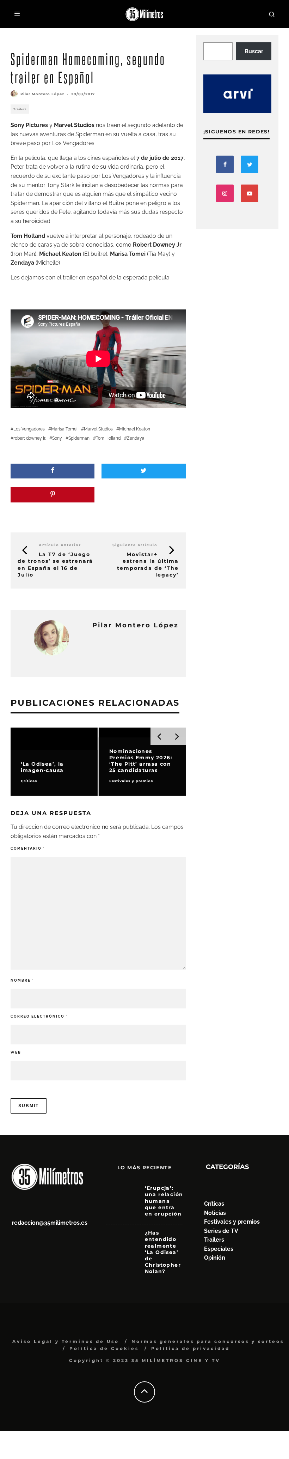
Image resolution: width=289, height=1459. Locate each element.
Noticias (215, 1213)
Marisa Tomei (64, 429)
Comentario (28, 848)
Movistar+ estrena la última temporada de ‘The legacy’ (148, 564)
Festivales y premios (232, 1221)
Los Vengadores (29, 429)
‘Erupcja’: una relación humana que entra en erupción (164, 1201)
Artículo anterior (60, 545)
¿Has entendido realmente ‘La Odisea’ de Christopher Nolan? (163, 1252)
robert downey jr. (29, 438)
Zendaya (135, 438)
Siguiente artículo (135, 545)
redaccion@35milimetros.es (49, 1222)
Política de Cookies (104, 1348)
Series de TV (221, 1231)
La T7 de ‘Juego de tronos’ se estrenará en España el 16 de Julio (55, 564)
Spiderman (79, 438)
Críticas (214, 1203)
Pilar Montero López (42, 94)
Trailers (19, 109)
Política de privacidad (190, 1348)
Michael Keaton (134, 429)
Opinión (214, 1257)
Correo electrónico (39, 1016)
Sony (57, 438)
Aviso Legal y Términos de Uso (65, 1341)
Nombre (22, 980)
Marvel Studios (98, 429)
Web (16, 1052)
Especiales (218, 1249)
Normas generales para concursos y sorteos (207, 1341)
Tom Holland (108, 438)
